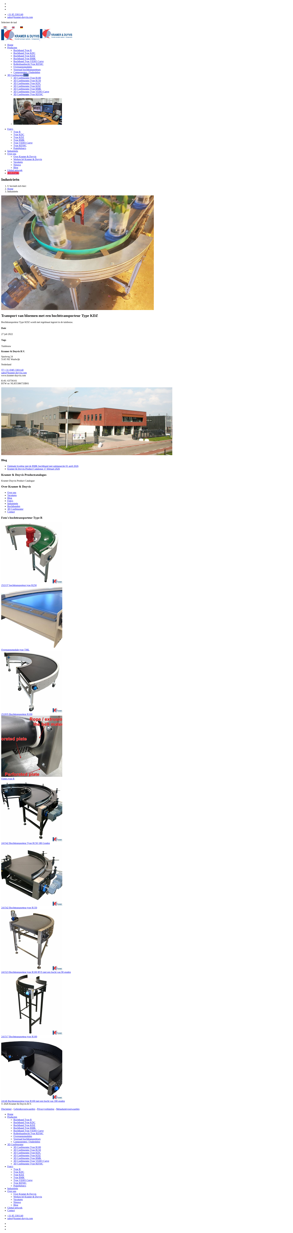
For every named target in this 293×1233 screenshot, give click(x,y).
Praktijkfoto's (19, 148)
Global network (14, 170)
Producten (12, 47)
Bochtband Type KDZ (24, 56)
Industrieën (12, 151)
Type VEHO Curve (23, 142)
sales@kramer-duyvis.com (20, 17)
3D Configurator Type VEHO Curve (31, 91)
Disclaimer (6, 1109)
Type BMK (19, 140)
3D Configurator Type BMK (27, 89)
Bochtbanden (13, 506)
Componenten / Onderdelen (26, 72)
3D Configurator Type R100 (27, 78)
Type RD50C (20, 145)
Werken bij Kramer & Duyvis (27, 159)
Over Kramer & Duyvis (24, 156)
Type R (17, 131)
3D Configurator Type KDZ (27, 86)
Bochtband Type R (22, 50)
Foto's (10, 129)
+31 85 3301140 (15, 14)
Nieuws (17, 164)
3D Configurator (18, 75)
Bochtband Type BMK (24, 58)
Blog (15, 167)
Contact (11, 511)
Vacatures (18, 162)
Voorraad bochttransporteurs (27, 69)
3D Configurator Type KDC (27, 83)
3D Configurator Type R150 (27, 80)
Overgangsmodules (22, 67)
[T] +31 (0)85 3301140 (12, 370)
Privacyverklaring (45, 1109)
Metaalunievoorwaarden (68, 1109)
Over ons (11, 153)
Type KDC (18, 134)
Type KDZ (18, 137)
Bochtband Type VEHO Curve (28, 61)
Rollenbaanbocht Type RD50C (28, 64)
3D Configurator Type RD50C (28, 94)
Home (10, 45)
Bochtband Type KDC (24, 53)
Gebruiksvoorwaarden (24, 1109)
